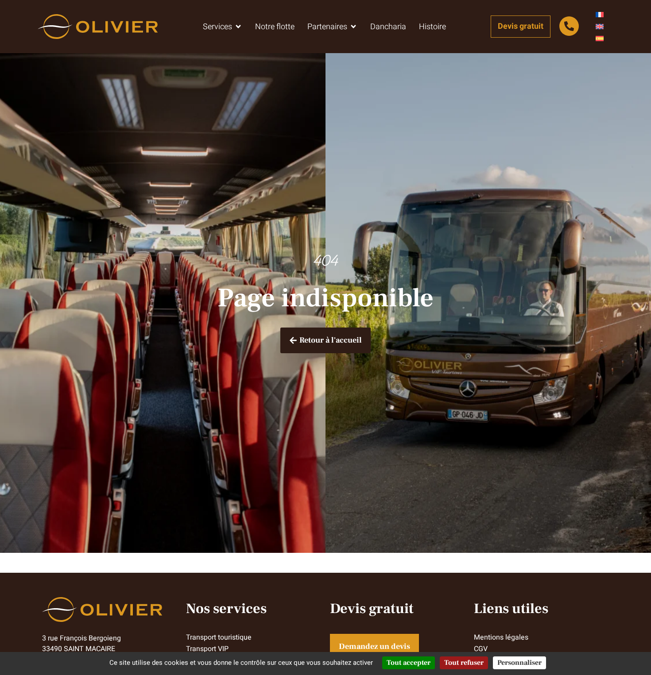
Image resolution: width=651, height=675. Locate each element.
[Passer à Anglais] (599, 27)
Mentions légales (501, 637)
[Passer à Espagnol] (599, 39)
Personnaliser (519, 662)
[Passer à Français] (599, 15)
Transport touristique (219, 637)
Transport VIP (207, 649)
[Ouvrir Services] (238, 27)
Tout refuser (464, 662)
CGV (481, 649)
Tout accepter (408, 662)
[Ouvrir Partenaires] (353, 27)
